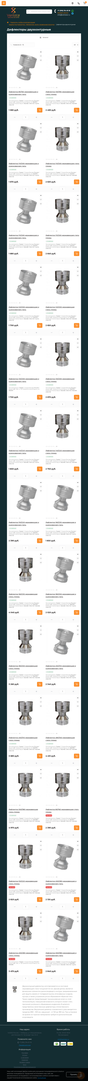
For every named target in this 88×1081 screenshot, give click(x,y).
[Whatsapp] (72, 11)
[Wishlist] (40, 56)
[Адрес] (72, 3)
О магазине (25, 1057)
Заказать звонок (62, 12)
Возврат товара (25, 1062)
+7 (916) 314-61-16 (63, 11)
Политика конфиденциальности (25, 1067)
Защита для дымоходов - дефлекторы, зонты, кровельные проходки (31, 24)
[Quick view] (40, 52)
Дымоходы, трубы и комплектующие (22, 22)
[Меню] (4, 3)
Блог (24, 1064)
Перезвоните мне (25, 1045)
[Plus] (36, 117)
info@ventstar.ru (63, 15)
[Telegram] (72, 13)
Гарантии (25, 1060)
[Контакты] (79, 3)
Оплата (24, 1055)
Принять (73, 1075)
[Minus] (14, 117)
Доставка (25, 1053)
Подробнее (42, 1078)
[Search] (28, 11)
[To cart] (39, 110)
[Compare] (40, 60)
